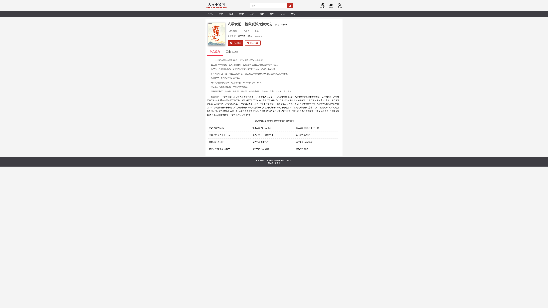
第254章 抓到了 (216, 142)
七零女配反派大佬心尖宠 (288, 104)
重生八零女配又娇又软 (230, 100)
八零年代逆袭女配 (267, 104)
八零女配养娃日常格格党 (221, 107)
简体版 (270, 163)
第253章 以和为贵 (260, 142)
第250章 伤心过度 (260, 149)
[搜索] (290, 5)
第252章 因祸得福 (304, 142)
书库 (322, 7)
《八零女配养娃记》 (285, 97)
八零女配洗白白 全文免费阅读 (275, 107)
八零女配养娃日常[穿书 (239, 115)
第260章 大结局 (245, 36)
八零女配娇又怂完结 (316, 100)
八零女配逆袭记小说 (249, 104)
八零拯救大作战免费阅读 (302, 111)
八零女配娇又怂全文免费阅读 (292, 100)
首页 (210, 14)
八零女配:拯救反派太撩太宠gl (308, 97)
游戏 (272, 14)
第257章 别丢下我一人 (219, 135)
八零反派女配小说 (270, 100)
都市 (241, 14)
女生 (282, 14)
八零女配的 (327, 97)
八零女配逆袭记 (232, 104)
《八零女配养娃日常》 (265, 97)
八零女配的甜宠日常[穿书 (301, 107)
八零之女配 (219, 104)
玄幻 (221, 14)
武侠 (231, 14)
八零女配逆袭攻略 (308, 104)
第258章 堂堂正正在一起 (307, 128)
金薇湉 (284, 24)
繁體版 (277, 163)
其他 (293, 14)
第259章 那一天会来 (261, 128)
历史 (251, 14)
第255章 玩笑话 (303, 135)
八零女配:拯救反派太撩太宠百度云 (275, 111)
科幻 (262, 14)
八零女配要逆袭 (322, 111)
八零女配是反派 (321, 107)
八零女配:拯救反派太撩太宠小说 (244, 111)
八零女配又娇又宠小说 (251, 100)
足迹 (340, 7)
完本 (331, 7)
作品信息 (215, 51)
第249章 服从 (302, 149)
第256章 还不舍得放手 (263, 135)
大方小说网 (262, 161)
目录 (233, 51)
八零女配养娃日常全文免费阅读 (247, 107)
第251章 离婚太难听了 (219, 149)
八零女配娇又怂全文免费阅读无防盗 (237, 97)
